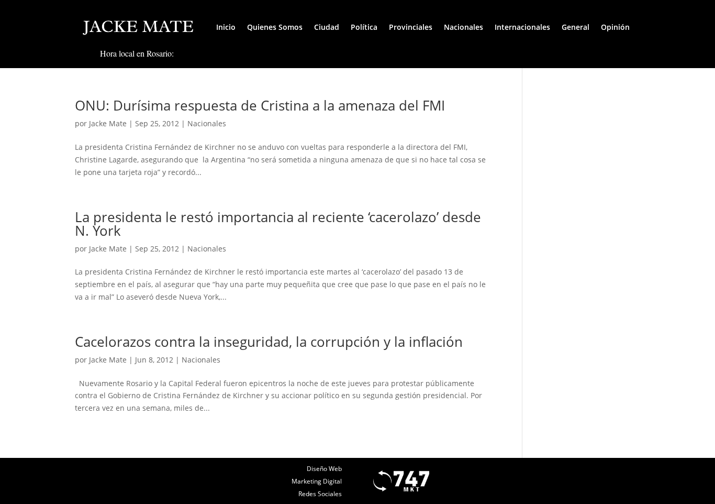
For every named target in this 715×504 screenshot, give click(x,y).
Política (364, 27)
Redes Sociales (320, 493)
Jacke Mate (108, 123)
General (575, 27)
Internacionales (522, 27)
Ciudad (326, 27)
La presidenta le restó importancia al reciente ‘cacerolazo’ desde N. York (278, 223)
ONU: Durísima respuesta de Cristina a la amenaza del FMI (260, 105)
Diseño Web (324, 468)
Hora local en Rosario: (137, 53)
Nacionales (463, 27)
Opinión (615, 27)
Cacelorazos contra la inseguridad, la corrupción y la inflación (269, 341)
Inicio (226, 27)
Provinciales (410, 27)
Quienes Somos (275, 27)
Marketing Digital (317, 481)
